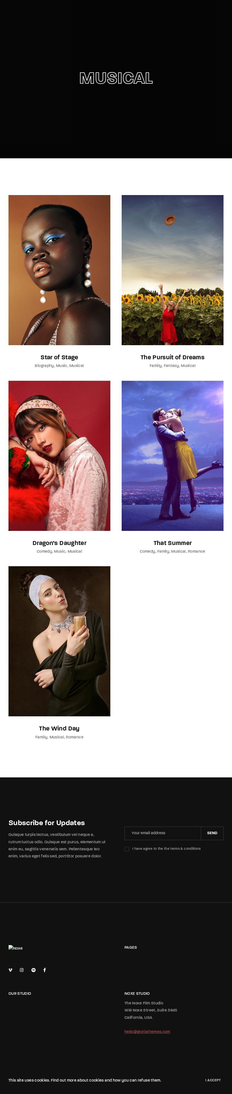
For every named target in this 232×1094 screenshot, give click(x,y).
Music (61, 366)
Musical (76, 366)
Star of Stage (59, 357)
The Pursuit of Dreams (173, 357)
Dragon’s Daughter (59, 543)
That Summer (173, 543)
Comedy (44, 552)
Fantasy (171, 366)
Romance (196, 552)
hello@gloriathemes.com (147, 1032)
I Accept (213, 1080)
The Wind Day (59, 729)
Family (156, 366)
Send (212, 833)
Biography (44, 366)
